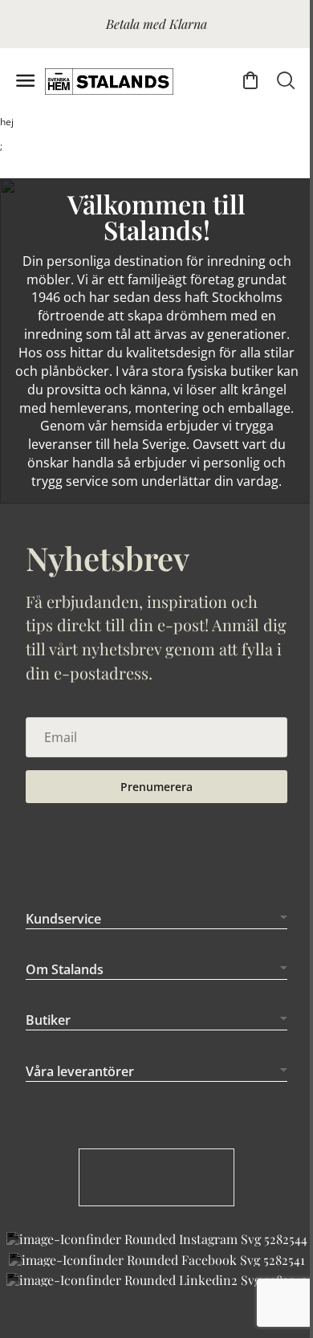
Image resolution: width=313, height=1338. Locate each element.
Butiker (48, 1038)
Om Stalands (65, 988)
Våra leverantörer (80, 1090)
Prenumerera (156, 786)
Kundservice (63, 936)
